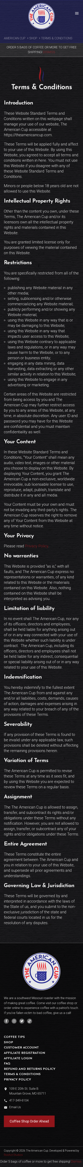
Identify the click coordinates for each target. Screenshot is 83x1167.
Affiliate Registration (24, 1053)
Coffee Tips (14, 1037)
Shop (33, 38)
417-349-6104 (19, 1100)
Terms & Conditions (22, 1074)
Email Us (15, 1107)
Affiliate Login (18, 1058)
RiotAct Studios (13, 1154)
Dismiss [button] (49, 52)
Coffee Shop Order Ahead (29, 1121)
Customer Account (21, 1047)
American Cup (14, 38)
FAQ (7, 1063)
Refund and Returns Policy (29, 1069)
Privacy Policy (36, 546)
